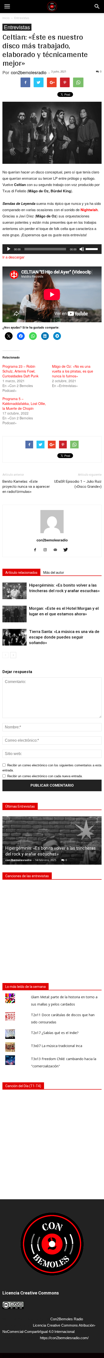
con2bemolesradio (28, 72)
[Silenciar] (81, 249)
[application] (52, 249)
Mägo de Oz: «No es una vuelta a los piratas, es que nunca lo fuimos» (72, 371)
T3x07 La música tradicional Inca (56, 1045)
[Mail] (57, 550)
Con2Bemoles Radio (66, 1319)
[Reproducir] (8, 249)
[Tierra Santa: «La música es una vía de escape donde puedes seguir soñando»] (14, 637)
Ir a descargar (13, 256)
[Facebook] (37, 550)
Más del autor (53, 573)
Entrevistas (17, 27)
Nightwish (89, 209)
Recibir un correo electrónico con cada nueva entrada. (45, 776)
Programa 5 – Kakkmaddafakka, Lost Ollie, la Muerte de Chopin (24, 403)
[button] (97, 6)
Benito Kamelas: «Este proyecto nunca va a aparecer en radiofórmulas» (26, 486)
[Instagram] (47, 550)
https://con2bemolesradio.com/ (64, 1338)
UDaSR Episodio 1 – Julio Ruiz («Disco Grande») (78, 484)
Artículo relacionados (21, 573)
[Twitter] (67, 550)
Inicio (6, 18)
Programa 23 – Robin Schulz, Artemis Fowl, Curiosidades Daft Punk (20, 371)
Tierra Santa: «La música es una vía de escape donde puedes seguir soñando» (64, 637)
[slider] (92, 248)
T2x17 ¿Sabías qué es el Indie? (54, 1032)
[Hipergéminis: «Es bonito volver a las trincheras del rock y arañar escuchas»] (14, 590)
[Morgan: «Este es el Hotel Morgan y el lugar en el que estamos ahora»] (14, 614)
